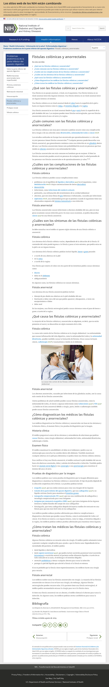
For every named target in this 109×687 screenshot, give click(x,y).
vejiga (60, 106)
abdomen (46, 276)
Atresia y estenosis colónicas (14, 86)
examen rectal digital (47, 466)
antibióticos (46, 561)
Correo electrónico (60, 625)
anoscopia (65, 466)
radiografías (83, 491)
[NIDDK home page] (23, 28)
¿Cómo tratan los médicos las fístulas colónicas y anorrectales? (58, 83)
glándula (92, 143)
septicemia (38, 199)
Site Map (48, 678)
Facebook (50, 625)
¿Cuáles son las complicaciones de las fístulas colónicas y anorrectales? (61, 72)
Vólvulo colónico (13, 112)
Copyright (70, 674)
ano (73, 110)
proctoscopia (79, 466)
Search (102, 28)
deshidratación (40, 184)
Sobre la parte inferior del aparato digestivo (16, 70)
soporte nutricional (46, 553)
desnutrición (39, 187)
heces (80, 252)
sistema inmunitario (63, 201)
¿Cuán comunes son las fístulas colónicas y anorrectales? (56, 69)
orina (40, 259)
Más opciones (65, 625)
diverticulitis (65, 133)
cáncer (92, 133)
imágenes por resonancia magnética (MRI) (50, 501)
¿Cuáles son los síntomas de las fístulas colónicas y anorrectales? (59, 75)
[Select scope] (68, 28)
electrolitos (81, 184)
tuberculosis (83, 404)
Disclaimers (60, 674)
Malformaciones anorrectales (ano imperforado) (13, 78)
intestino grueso (72, 493)
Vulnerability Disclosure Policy (87, 674)
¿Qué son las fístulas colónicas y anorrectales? (52, 66)
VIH (95, 404)
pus (61, 196)
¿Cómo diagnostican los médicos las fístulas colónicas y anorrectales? (61, 80)
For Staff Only (59, 678)
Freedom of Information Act (33, 674)
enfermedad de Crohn (79, 133)
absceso (43, 149)
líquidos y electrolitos (66, 182)
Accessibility (49, 674)
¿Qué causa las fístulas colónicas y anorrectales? (53, 78)
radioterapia (43, 342)
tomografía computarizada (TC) (46, 496)
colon (73, 103)
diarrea (37, 273)
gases (86, 252)
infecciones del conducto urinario (61, 190)
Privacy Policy (17, 674)
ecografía (37, 488)
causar (34, 438)
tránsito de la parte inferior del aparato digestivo (53, 491)
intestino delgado (72, 106)
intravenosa (39, 555)
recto (79, 110)
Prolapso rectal (12, 108)
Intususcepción (12, 96)
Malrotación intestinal (15, 92)
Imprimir (44, 625)
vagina (85, 106)
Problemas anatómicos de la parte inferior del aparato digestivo (15, 60)
